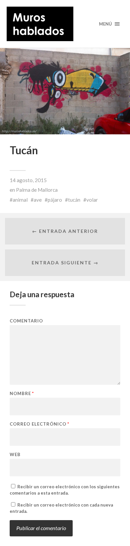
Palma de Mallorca (37, 190)
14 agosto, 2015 (28, 180)
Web (15, 454)
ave (38, 200)
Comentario (26, 321)
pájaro (55, 200)
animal (20, 200)
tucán (74, 200)
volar (92, 200)
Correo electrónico (39, 424)
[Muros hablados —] (65, 24)
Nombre (22, 393)
